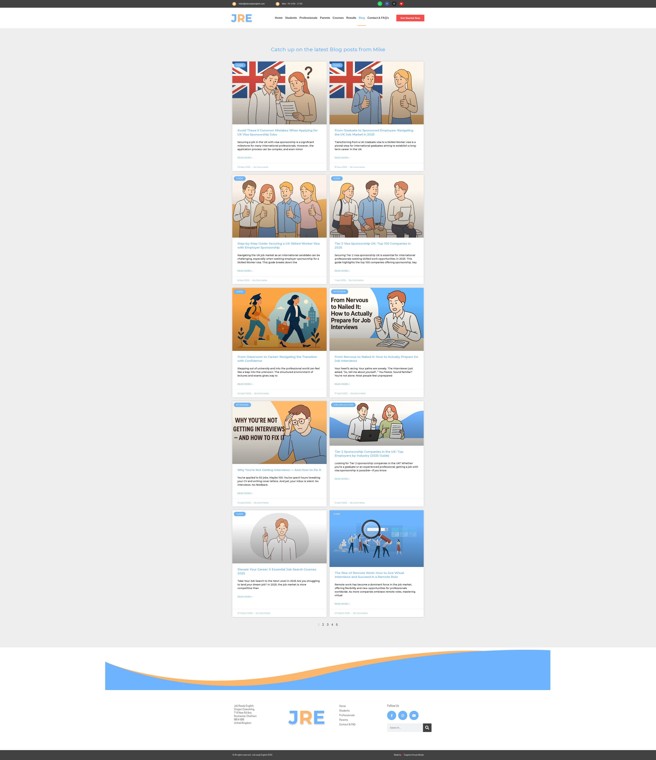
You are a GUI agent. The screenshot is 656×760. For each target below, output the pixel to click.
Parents (325, 17)
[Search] (427, 727)
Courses (338, 17)
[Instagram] (394, 3)
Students (291, 17)
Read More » (244, 157)
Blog (362, 17)
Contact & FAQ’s (378, 17)
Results (351, 17)
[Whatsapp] (380, 3)
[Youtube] (401, 3)
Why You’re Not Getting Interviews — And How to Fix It (279, 470)
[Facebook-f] (387, 3)
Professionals (308, 17)
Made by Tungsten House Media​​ (409, 755)
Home (279, 17)
